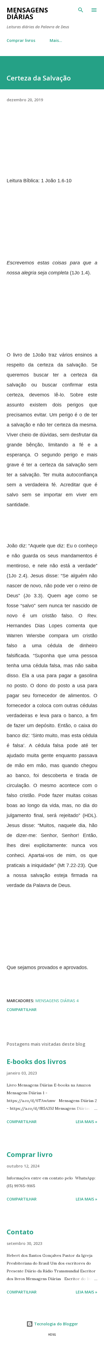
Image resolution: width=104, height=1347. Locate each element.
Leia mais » (86, 1121)
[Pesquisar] (80, 10)
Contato (20, 1231)
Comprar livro (30, 1154)
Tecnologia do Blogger (55, 1323)
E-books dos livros (36, 1061)
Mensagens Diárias (27, 13)
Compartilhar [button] (22, 1009)
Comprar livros (21, 40)
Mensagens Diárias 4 (56, 1000)
